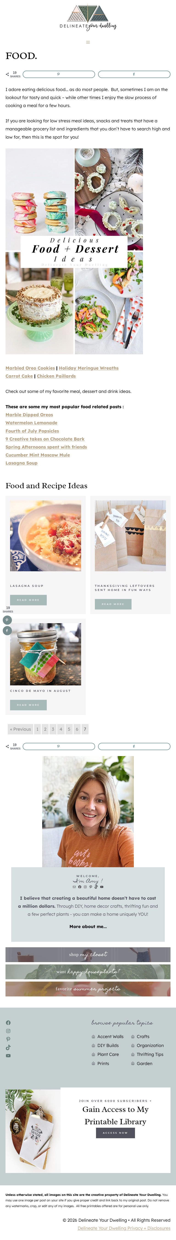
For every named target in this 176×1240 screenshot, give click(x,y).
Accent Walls (110, 1036)
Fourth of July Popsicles (32, 431)
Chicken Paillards (56, 376)
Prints (103, 1063)
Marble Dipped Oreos (29, 414)
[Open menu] (88, 42)
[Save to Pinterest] (59, 74)
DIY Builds (108, 1045)
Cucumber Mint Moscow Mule (38, 455)
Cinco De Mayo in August (40, 690)
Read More (28, 600)
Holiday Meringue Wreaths (88, 368)
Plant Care (108, 1054)
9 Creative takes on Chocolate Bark (45, 439)
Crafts (143, 1036)
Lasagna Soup (22, 463)
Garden (144, 1063)
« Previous (20, 729)
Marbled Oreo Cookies (30, 368)
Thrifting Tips (150, 1054)
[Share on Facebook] (134, 74)
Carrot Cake (19, 376)
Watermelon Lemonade (31, 422)
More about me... (88, 926)
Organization (150, 1045)
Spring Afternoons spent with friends (46, 447)
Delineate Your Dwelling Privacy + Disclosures (124, 1228)
